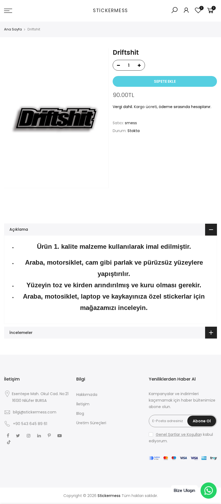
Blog (80, 413)
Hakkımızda (86, 394)
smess (131, 123)
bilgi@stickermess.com (34, 412)
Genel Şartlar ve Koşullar (178, 434)
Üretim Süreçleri (91, 423)
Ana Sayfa (13, 29)
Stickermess (110, 10)
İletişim (82, 404)
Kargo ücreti (145, 106)
